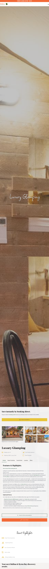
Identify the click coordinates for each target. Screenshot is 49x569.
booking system (12, 414)
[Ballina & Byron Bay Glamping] (4, 4)
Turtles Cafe (23, 484)
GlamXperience (37, 475)
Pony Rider (7, 476)
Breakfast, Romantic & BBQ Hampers (11, 499)
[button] (24, 419)
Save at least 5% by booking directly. (10, 468)
